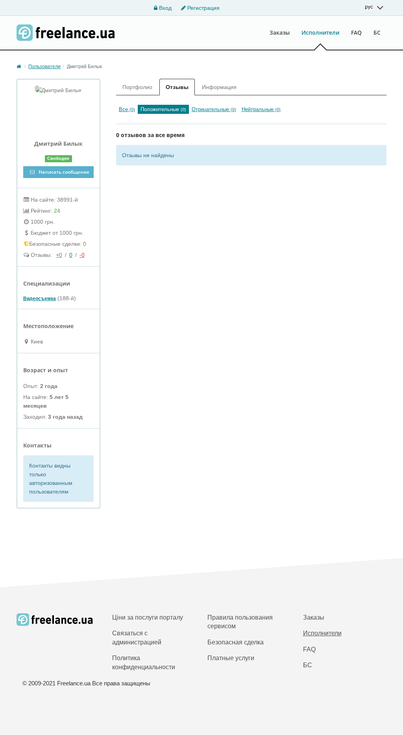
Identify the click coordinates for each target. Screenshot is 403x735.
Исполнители (320, 32)
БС (377, 32)
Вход (164, 8)
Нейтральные (261, 109)
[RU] (374, 7)
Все (127, 109)
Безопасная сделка (235, 642)
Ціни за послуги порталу (147, 617)
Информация (219, 87)
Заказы (280, 32)
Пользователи (44, 66)
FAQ (356, 32)
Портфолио (137, 87)
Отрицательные (214, 109)
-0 (82, 255)
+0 (59, 255)
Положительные (163, 109)
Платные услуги (230, 658)
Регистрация (203, 8)
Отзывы (177, 87)
